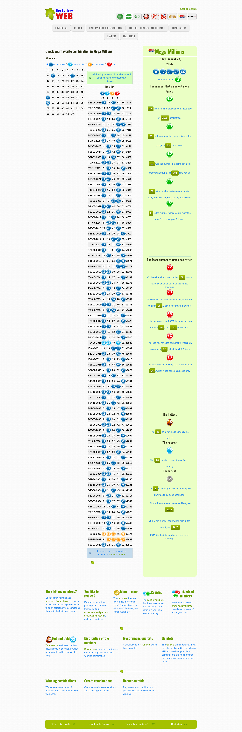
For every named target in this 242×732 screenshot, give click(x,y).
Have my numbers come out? (105, 28)
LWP (113, 724)
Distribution (90, 649)
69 (168, 145)
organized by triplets (182, 606)
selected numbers (118, 554)
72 (182, 277)
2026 (175, 527)
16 (152, 371)
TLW (72, 724)
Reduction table (133, 680)
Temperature (179, 28)
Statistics (129, 36)
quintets (170, 645)
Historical (61, 28)
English (193, 9)
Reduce (78, 28)
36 (161, 327)
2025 (169, 509)
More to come (129, 591)
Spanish (184, 9)
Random (111, 36)
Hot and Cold (61, 638)
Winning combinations (61, 680)
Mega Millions (169, 51)
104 (175, 173)
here (185, 724)
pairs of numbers (155, 600)
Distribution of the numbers (96, 640)
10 (150, 109)
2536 (164, 118)
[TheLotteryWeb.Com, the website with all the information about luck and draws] (59, 14)
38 (152, 191)
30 (151, 136)
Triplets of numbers (187, 593)
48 (158, 432)
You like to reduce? (91, 593)
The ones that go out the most (147, 28)
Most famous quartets (138, 638)
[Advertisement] (170, 238)
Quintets (167, 638)
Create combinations (98, 680)
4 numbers (145, 645)
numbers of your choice (57, 601)
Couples (156, 592)
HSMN (152, 724)
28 (159, 306)
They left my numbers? (61, 591)
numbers (123, 598)
